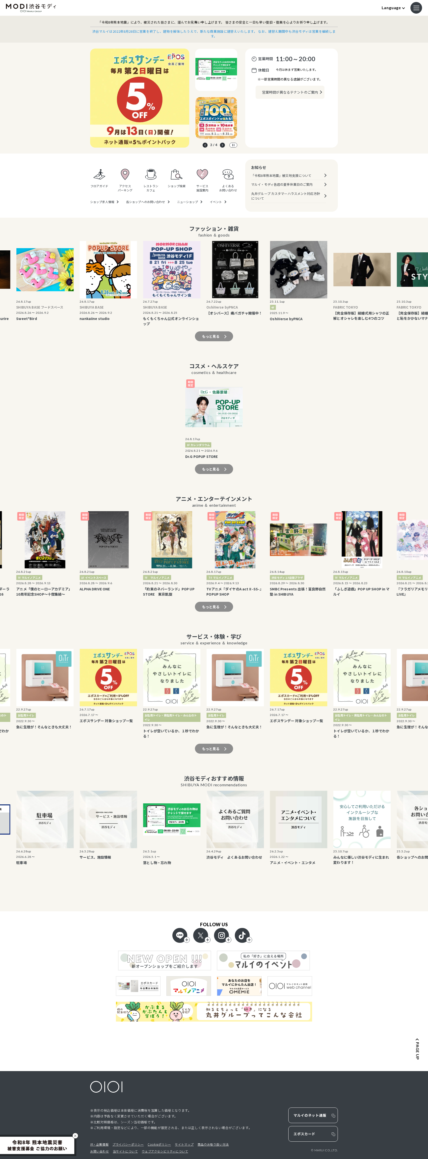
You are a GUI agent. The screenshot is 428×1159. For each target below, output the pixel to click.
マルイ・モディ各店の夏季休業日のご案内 (282, 184)
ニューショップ (187, 201)
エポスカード (304, 1133)
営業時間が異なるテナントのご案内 (290, 92)
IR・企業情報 (99, 1144)
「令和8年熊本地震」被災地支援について (281, 175)
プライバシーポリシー (128, 1144)
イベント (216, 201)
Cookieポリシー (159, 1144)
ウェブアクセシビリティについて (165, 1151)
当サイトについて (125, 1151)
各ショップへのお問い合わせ (145, 201)
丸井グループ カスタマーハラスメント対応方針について (285, 196)
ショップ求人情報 (102, 201)
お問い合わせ (99, 1151)
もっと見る (211, 336)
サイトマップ (184, 1144)
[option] (139, 98)
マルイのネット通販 (310, 1115)
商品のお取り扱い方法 (213, 1144)
